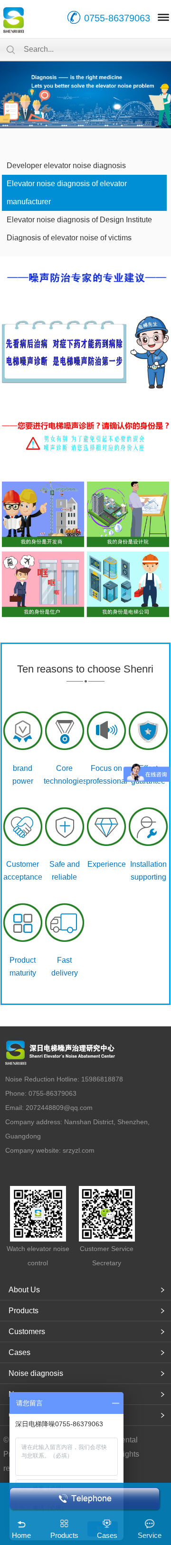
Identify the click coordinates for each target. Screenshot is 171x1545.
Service (150, 1535)
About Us (24, 1290)
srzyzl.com (79, 1150)
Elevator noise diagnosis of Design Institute (79, 220)
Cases (19, 1352)
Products (23, 1311)
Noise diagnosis (36, 1373)
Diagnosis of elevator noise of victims (69, 238)
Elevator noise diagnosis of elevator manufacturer (67, 193)
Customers (27, 1331)
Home (21, 1535)
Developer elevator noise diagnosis (66, 165)
